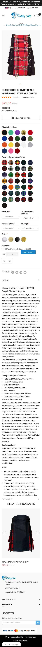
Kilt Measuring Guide (28, 432)
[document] (21, 640)
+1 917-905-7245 (12, 588)
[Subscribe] (38, 623)
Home (21, 23)
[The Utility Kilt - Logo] (9, 576)
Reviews (7, 499)
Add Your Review (28, 98)
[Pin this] (20, 272)
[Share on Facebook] (12, 272)
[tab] (21, 280)
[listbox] (20, 141)
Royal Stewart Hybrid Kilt (15, 562)
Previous (4, 533)
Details (5, 280)
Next (38, 533)
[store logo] (21, 15)
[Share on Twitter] (16, 272)
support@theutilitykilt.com (15, 592)
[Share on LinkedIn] (25, 272)
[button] (20, 84)
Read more (23, 640)
